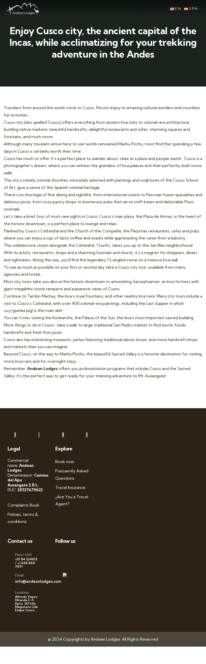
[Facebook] (62, 554)
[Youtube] (72, 554)
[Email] (9, 579)
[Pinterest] (82, 554)
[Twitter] (67, 554)
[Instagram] (77, 554)
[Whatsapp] (57, 554)
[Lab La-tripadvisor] (57, 566)
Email (19, 575)
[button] (142, 8)
